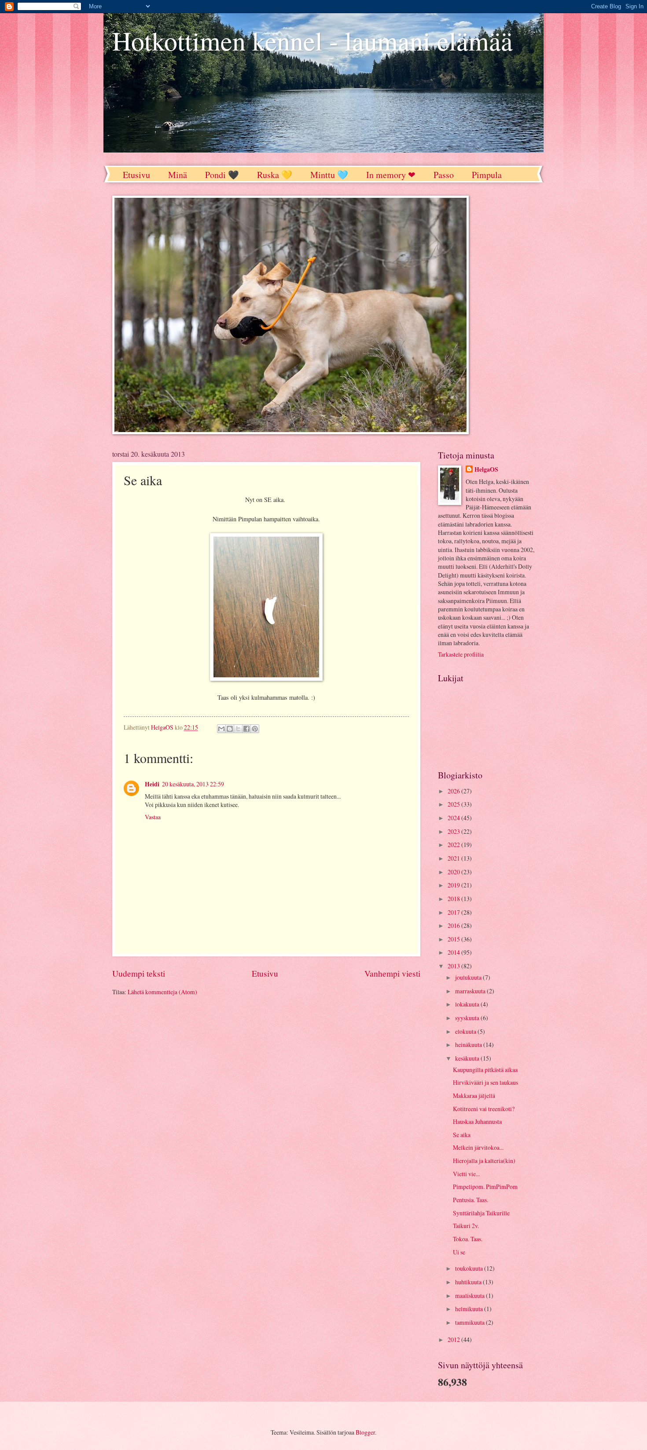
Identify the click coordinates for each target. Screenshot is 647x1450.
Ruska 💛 (274, 175)
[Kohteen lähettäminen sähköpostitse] (221, 728)
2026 (454, 791)
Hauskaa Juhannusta (477, 1121)
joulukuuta (469, 977)
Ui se (459, 1252)
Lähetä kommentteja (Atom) (162, 992)
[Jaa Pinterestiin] (254, 728)
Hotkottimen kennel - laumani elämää (312, 40)
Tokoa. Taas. (467, 1239)
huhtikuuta (469, 1282)
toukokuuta (469, 1268)
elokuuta (466, 1031)
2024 (454, 818)
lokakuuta (468, 1004)
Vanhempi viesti (392, 973)
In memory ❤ (390, 175)
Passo (444, 175)
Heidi (152, 784)
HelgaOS (486, 469)
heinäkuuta (469, 1044)
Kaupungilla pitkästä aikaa (485, 1069)
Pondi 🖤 (222, 175)
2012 (454, 1339)
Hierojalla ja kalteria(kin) (484, 1160)
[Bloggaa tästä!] (229, 728)
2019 (454, 885)
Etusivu (136, 175)
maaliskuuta (470, 1295)
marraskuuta (471, 991)
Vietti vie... (466, 1174)
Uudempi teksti (138, 973)
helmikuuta (469, 1309)
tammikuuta (470, 1322)
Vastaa (153, 817)
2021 (454, 858)
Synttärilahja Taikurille (481, 1213)
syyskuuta (468, 1018)
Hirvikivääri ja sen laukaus (485, 1082)
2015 (454, 939)
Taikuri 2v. (466, 1225)
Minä (177, 175)
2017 (454, 912)
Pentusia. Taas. (470, 1200)
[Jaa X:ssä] (238, 728)
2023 (454, 831)
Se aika (462, 1134)
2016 (454, 925)
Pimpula (487, 175)
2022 (454, 844)
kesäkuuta (468, 1058)
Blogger (365, 1432)
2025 (454, 804)
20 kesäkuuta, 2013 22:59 (193, 784)
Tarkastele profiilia (461, 654)
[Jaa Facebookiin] (246, 728)
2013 (454, 966)
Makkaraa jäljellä (474, 1095)
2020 (454, 872)
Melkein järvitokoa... (478, 1147)
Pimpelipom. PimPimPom (485, 1186)
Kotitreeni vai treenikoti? (484, 1109)
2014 (454, 952)
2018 (454, 898)
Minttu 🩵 (329, 175)
